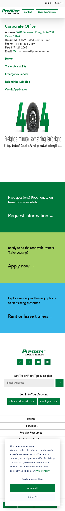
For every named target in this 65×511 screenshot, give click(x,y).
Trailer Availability (15, 66)
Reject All (33, 497)
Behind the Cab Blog (17, 82)
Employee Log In (49, 401)
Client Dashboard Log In (22, 401)
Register (59, 3)
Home (9, 59)
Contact (28, 12)
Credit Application (16, 89)
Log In (48, 3)
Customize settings (33, 479)
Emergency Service (16, 74)
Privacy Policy (42, 470)
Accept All (32, 487)
